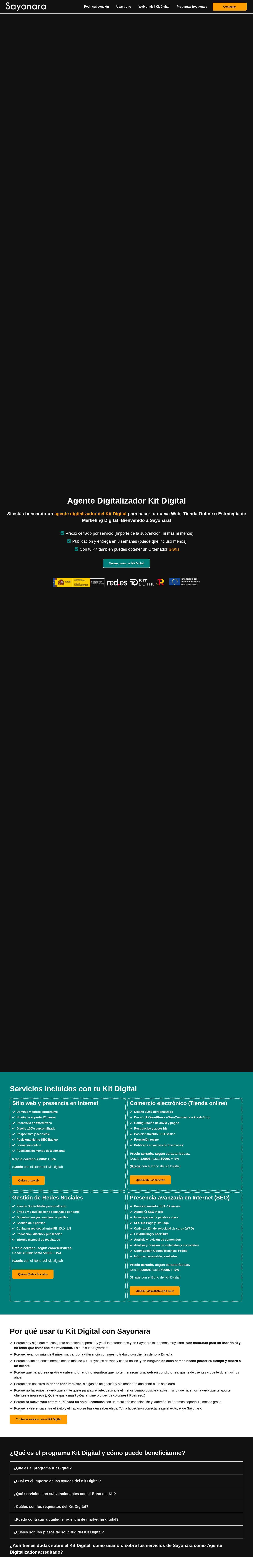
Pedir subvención (96, 6)
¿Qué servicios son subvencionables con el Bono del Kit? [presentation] (65, 1494)
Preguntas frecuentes (192, 6)
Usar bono (123, 6)
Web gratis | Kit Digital (154, 6)
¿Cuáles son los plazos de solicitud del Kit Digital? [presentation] (59, 1532)
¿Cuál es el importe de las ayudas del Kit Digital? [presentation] (57, 1481)
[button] (126, 1468)
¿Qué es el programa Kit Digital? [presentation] (43, 1468)
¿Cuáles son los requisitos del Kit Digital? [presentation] (51, 1506)
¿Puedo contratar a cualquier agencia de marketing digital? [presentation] (66, 1519)
